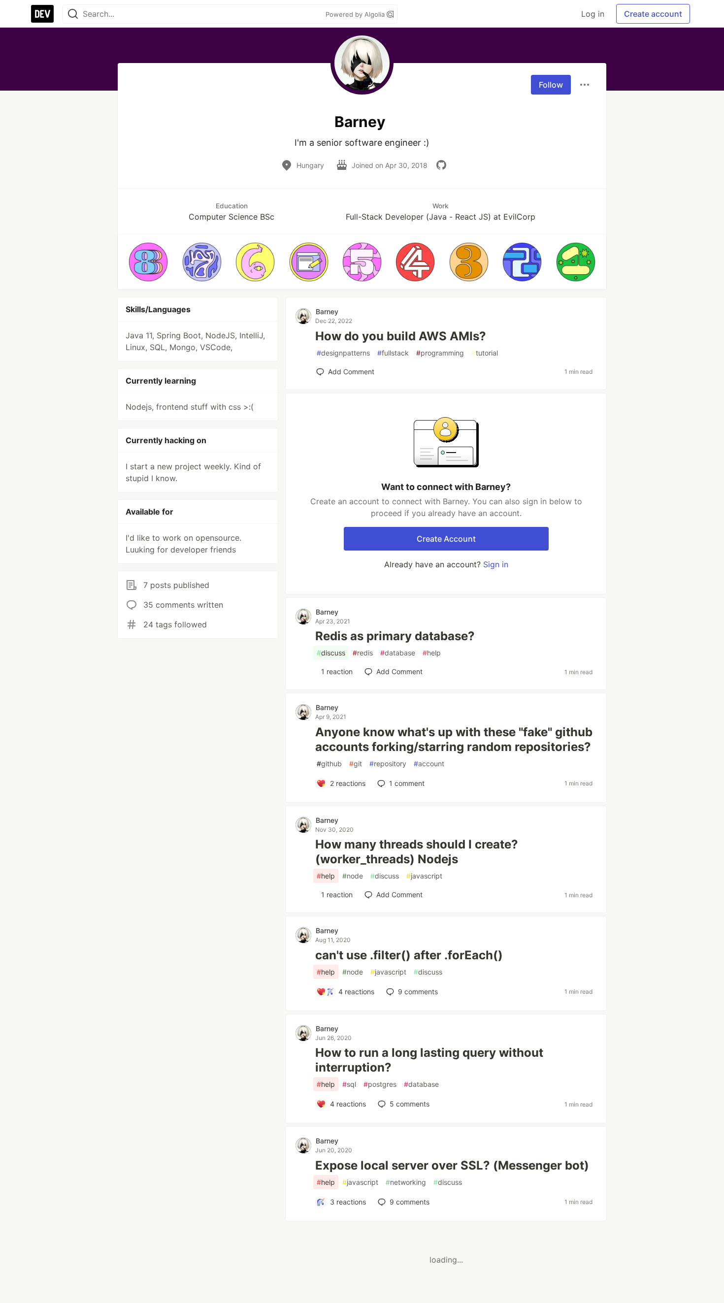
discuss (331, 653)
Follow (551, 85)
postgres (379, 1084)
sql (349, 1084)
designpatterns (343, 353)
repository (387, 763)
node (352, 876)
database (397, 653)
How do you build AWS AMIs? (400, 336)
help (432, 653)
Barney (327, 311)
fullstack (393, 353)
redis (363, 653)
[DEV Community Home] (42, 14)
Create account (653, 14)
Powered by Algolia (356, 14)
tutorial (484, 353)
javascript (424, 876)
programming (440, 353)
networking (406, 1182)
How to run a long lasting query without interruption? (429, 1060)
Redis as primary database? (395, 636)
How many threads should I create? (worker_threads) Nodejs (416, 851)
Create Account (446, 539)
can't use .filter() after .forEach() (409, 955)
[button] (148, 262)
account (429, 763)
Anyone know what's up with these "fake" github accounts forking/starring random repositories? (453, 739)
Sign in (495, 564)
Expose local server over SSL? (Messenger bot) (452, 1165)
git (355, 763)
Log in (592, 14)
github (329, 763)
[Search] (73, 14)
